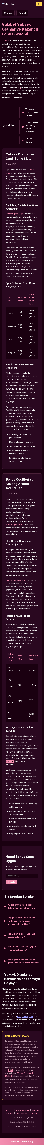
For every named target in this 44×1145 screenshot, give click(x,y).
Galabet (9, 1110)
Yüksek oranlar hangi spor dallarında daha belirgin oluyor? (22, 906)
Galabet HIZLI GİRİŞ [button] (22, 1141)
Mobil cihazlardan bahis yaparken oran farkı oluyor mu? (23, 948)
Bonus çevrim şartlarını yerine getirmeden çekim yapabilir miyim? (23, 961)
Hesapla (11, 882)
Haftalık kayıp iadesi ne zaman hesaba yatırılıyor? (22, 935)
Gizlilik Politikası (22, 1110)
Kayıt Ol (22, 13)
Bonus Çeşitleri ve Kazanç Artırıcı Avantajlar (32, 127)
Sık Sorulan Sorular (31, 140)
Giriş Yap (8, 13)
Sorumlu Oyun (21, 1113)
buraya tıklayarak (25, 1016)
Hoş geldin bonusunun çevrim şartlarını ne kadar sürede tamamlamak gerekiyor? (21, 921)
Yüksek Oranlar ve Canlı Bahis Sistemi (32, 112)
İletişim (34, 1113)
